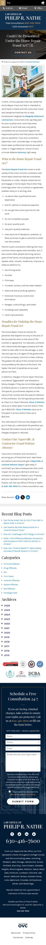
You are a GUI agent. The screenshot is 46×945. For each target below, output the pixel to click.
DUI (5, 572)
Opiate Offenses (11, 584)
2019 (5, 637)
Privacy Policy (29, 794)
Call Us (9, 8)
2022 (6, 623)
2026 (6, 605)
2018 (6, 641)
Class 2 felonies (36, 402)
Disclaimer (15, 794)
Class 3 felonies (23, 409)
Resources (16, 933)
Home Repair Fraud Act (16, 169)
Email (24, 8)
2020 (6, 632)
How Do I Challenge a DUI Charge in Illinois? (24, 534)
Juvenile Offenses (12, 580)
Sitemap (29, 937)
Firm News (9, 576)
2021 (5, 628)
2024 (6, 614)
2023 (6, 619)
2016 (5, 650)
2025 (6, 610)
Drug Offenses (10, 568)
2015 (5, 655)
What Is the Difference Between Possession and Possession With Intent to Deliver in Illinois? (23, 541)
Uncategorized (10, 593)
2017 (5, 646)
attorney (22, 152)
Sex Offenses (9, 588)
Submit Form (23, 801)
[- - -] (3, 3)
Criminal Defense (32, 62)
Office (39, 8)
